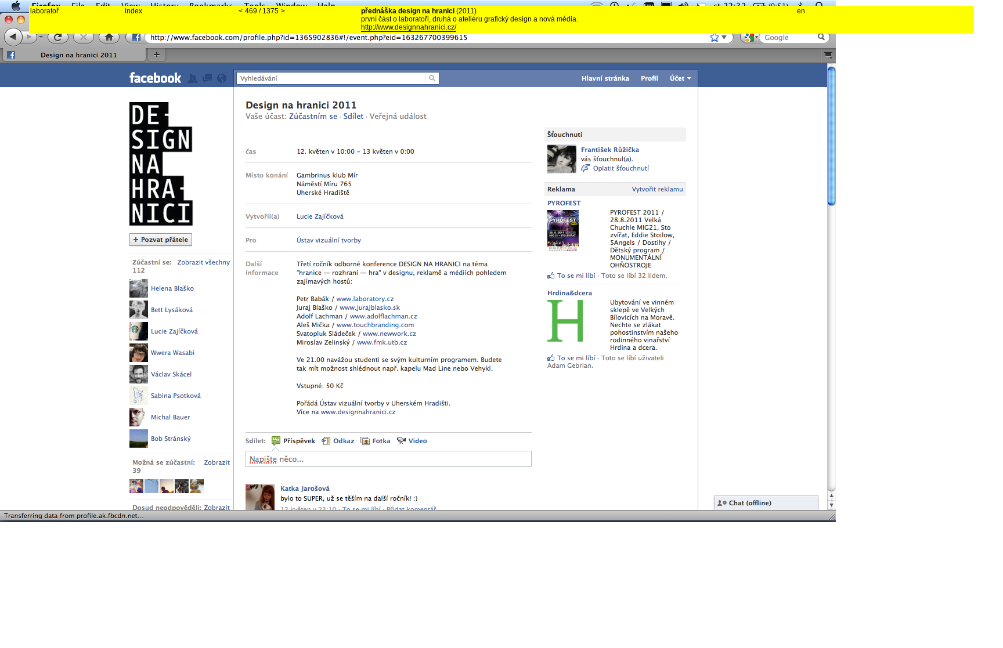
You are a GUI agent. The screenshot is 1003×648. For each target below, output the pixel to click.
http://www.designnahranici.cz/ (408, 27)
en (801, 11)
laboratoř (44, 11)
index (133, 11)
